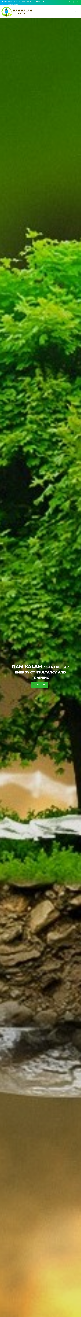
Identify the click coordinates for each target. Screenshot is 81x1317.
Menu (76, 12)
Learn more (39, 685)
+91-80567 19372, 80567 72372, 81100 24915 (16, 1)
